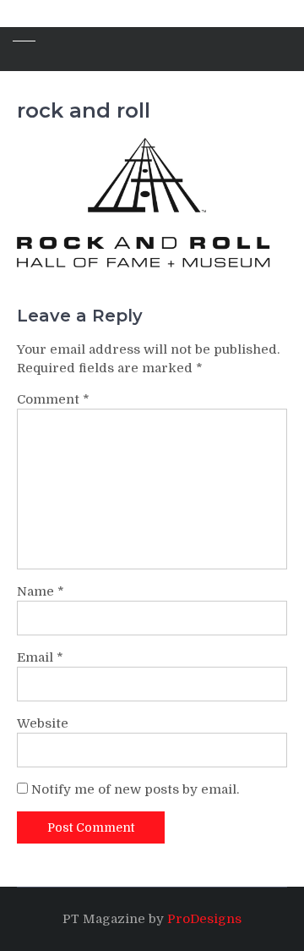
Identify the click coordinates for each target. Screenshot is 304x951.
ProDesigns (204, 918)
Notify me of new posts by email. (135, 789)
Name (40, 591)
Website (42, 723)
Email (40, 657)
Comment (53, 399)
